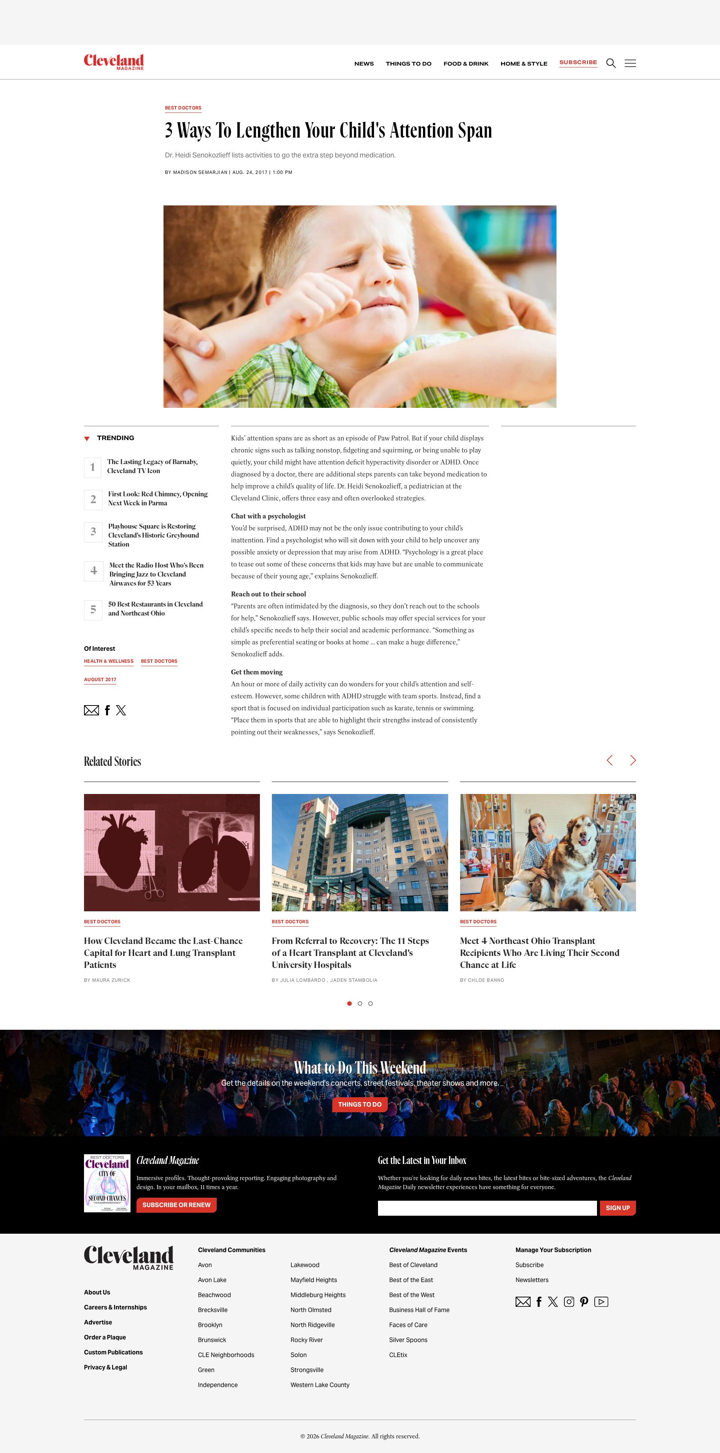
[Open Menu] (630, 64)
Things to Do (409, 63)
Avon (205, 1265)
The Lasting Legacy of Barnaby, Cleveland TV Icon (152, 467)
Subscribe (578, 62)
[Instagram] (569, 1302)
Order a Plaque (105, 1337)
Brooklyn (210, 1325)
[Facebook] (539, 1302)
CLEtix (398, 1355)
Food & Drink (466, 63)
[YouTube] (601, 1302)
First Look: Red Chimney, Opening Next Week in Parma (158, 499)
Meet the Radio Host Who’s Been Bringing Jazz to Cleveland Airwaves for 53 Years (157, 574)
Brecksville (213, 1310)
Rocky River (307, 1340)
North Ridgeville (313, 1325)
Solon (299, 1355)
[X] (553, 1302)
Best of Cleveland (413, 1265)
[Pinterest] (584, 1302)
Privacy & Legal (105, 1367)
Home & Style (524, 63)
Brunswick (212, 1340)
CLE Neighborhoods (226, 1355)
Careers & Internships (115, 1307)
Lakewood (305, 1265)
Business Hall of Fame (419, 1310)
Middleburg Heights (318, 1295)
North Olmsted (311, 1310)
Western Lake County (320, 1385)
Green (206, 1370)
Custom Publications (113, 1352)
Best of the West (412, 1295)
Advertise (98, 1322)
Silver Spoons (408, 1340)
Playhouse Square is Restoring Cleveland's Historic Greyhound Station (153, 535)
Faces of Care (408, 1325)
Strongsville (307, 1370)
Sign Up (618, 1208)
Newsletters (532, 1280)
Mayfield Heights (314, 1280)
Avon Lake (212, 1280)
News (364, 63)
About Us (97, 1292)
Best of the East (411, 1280)
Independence (218, 1385)
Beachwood (214, 1295)
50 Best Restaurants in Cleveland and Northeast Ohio (155, 609)
